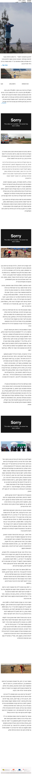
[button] (29, 0)
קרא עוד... (4, 65)
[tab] (16, 65)
